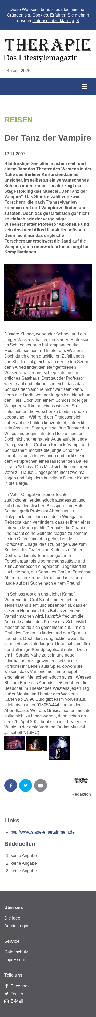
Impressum (14, 959)
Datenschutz (16, 952)
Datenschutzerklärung (53, 20)
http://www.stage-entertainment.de (43, 832)
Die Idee (12, 918)
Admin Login (16, 926)
